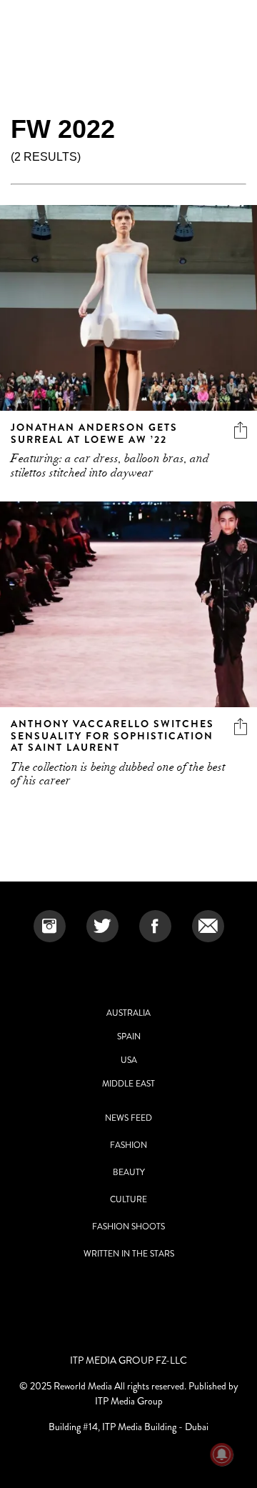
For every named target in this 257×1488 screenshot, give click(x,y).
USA (129, 1060)
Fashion (128, 1145)
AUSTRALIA (128, 1013)
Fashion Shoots (128, 1226)
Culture (128, 1199)
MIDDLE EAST (128, 1083)
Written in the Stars (129, 1253)
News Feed (128, 1118)
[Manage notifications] (222, 1454)
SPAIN (129, 1036)
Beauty (129, 1172)
